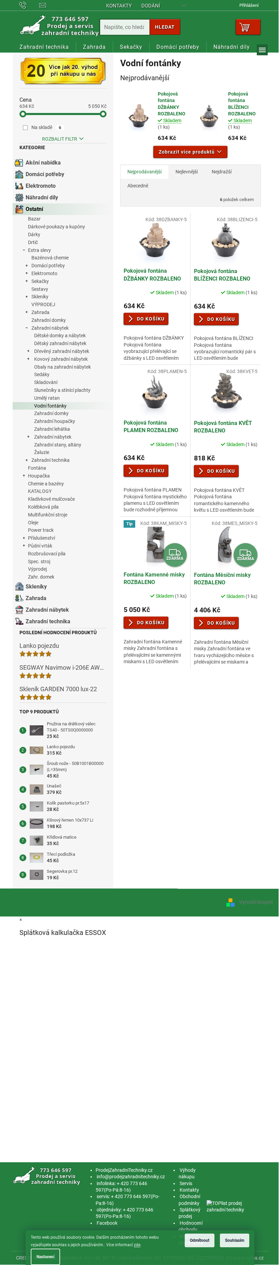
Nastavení (45, 1256)
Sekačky (40, 281)
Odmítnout (199, 1240)
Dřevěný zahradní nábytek (61, 351)
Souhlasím (234, 1240)
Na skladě (46, 127)
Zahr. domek (41, 577)
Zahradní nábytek (50, 328)
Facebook (107, 1223)
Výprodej (37, 569)
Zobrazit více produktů (187, 152)
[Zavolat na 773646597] (29, 5)
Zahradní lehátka (52, 429)
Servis (186, 1183)
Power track (41, 530)
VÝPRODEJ (43, 304)
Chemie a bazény (46, 483)
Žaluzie (41, 452)
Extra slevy (39, 250)
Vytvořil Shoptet (256, 902)
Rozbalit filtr (59, 139)
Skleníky (39, 296)
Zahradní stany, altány (57, 444)
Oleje (33, 522)
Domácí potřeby (45, 174)
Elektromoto (41, 186)
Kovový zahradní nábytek (61, 359)
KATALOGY (40, 491)
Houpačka (39, 476)
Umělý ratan (47, 398)
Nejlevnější (187, 171)
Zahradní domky (48, 320)
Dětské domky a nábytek (60, 335)
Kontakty (119, 6)
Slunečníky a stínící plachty (62, 390)
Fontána (37, 468)
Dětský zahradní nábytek (60, 343)
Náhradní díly (42, 197)
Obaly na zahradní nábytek (62, 367)
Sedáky (42, 374)
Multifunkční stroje (47, 514)
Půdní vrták (40, 546)
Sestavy (39, 289)
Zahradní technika (50, 460)
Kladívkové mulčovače (51, 499)
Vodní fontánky (50, 406)
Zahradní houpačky (54, 421)
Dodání (150, 6)
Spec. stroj (39, 561)
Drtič (33, 242)
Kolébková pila (43, 507)
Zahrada (40, 312)
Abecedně (137, 185)
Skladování (45, 382)
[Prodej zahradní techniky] (47, 1176)
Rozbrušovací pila (47, 553)
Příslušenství (41, 538)
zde (137, 1244)
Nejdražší (222, 171)
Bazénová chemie (50, 257)
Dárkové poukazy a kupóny (56, 226)
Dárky (34, 234)
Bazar (34, 219)
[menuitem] (44, 47)
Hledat (165, 27)
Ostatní (34, 209)
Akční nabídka (43, 162)
